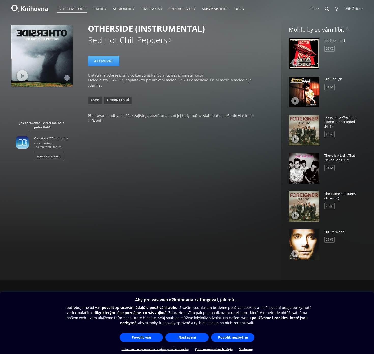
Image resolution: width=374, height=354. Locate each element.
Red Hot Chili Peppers (127, 39)
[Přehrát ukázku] (22, 75)
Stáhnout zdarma (49, 156)
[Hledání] (327, 9)
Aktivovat (103, 61)
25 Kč (329, 48)
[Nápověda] (337, 9)
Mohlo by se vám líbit (316, 29)
